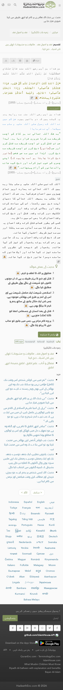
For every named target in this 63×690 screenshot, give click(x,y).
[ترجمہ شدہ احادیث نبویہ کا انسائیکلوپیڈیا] (39, 5)
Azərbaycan (50, 576)
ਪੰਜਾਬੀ (9, 588)
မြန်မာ (18, 530)
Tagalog (13, 519)
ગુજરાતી (10, 542)
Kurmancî (20, 594)
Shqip (8, 536)
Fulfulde (24, 565)
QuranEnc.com (28, 656)
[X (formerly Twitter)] (49, 628)
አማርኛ (39, 542)
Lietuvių (12, 548)
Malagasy (39, 565)
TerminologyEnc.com (49, 656)
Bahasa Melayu (31, 599)
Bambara (21, 588)
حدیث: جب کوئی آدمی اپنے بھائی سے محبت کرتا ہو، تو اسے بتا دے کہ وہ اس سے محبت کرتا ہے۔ (29, 444)
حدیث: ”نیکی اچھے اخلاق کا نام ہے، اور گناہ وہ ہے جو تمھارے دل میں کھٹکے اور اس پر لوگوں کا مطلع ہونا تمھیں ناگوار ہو (29, 430)
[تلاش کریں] (15, 5)
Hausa (40, 525)
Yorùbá (24, 548)
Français (26, 508)
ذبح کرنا (46, 49)
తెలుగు (53, 530)
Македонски (50, 588)
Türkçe (13, 508)
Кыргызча (50, 548)
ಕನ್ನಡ (38, 571)
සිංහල (23, 513)
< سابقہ (37, 492)
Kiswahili (40, 530)
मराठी (45, 594)
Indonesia (14, 502)
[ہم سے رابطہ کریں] (9, 5)
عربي (52, 502)
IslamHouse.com (51, 660)
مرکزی (55, 32)
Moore (52, 565)
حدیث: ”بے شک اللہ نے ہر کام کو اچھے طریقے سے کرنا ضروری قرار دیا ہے (30, 400)
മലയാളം (12, 525)
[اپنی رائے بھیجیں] (36, 98)
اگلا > (24, 492)
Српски (41, 553)
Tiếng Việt (27, 519)
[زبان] (3, 5)
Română (35, 559)
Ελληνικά (34, 576)
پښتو (30, 536)
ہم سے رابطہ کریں (21, 650)
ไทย (8, 530)
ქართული (29, 582)
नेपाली (36, 548)
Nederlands (25, 542)
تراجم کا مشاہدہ (48, 334)
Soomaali (27, 553)
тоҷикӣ (13, 553)
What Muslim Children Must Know (42, 664)
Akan (22, 576)
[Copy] (32, 98)
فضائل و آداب (46, 363)
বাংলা (38, 508)
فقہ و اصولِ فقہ (19, 32)
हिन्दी (12, 513)
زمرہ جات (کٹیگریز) (39, 32)
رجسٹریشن (10, 618)
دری (51, 553)
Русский (49, 513)
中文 (52, 519)
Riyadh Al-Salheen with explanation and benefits (34, 668)
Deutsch (53, 536)
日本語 (40, 536)
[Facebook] (57, 628)
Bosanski (35, 513)
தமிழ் (28, 530)
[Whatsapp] (42, 628)
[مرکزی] (59, 5)
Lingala (16, 582)
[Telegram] (35, 628)
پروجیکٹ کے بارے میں (46, 650)
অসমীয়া (20, 536)
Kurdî (52, 525)
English (41, 502)
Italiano (11, 565)
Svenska (52, 542)
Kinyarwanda (51, 559)
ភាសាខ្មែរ (35, 588)
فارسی (41, 519)
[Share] (27, 60)
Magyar (22, 559)
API (5, 650)
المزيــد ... (53, 108)
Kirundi (33, 594)
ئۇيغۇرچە (49, 508)
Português (27, 525)
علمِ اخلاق (32, 363)
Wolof (28, 571)
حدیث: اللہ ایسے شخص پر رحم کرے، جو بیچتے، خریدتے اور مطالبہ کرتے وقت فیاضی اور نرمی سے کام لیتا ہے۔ (30, 476)
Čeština (9, 559)
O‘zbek (10, 576)
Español (28, 502)
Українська (45, 582)
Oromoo (50, 571)
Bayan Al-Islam (52, 672)
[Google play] (27, 628)
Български (14, 571)
